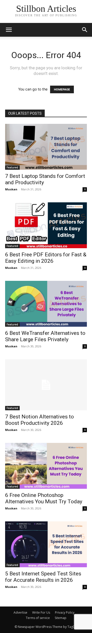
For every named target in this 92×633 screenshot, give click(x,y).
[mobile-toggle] (9, 30)
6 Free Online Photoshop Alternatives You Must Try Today (43, 498)
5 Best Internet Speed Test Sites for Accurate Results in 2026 (43, 577)
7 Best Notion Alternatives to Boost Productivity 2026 (39, 420)
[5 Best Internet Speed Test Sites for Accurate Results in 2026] (46, 544)
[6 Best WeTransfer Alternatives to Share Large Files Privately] (46, 304)
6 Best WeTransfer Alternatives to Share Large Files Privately (45, 336)
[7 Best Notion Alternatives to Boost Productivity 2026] (46, 384)
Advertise (20, 612)
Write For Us (41, 612)
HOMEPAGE (62, 89)
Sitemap (60, 618)
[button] (85, 30)
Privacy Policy (64, 612)
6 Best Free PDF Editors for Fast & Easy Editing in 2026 (45, 258)
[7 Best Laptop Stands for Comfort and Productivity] (46, 147)
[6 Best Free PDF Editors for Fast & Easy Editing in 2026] (46, 225)
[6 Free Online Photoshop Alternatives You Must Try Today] (46, 466)
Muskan (11, 189)
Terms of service (38, 618)
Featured (12, 167)
